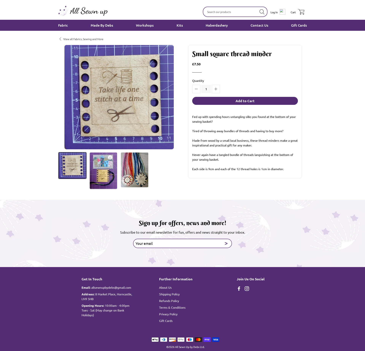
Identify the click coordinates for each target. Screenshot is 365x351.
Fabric (63, 25)
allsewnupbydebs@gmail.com (111, 287)
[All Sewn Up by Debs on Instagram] (247, 289)
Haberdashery (217, 25)
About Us (165, 287)
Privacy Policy (168, 314)
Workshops (145, 25)
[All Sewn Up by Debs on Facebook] (239, 289)
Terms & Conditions (172, 307)
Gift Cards (299, 25)
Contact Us (259, 25)
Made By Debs (102, 25)
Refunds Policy (169, 301)
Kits (180, 25)
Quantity (198, 80)
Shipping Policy (169, 294)
